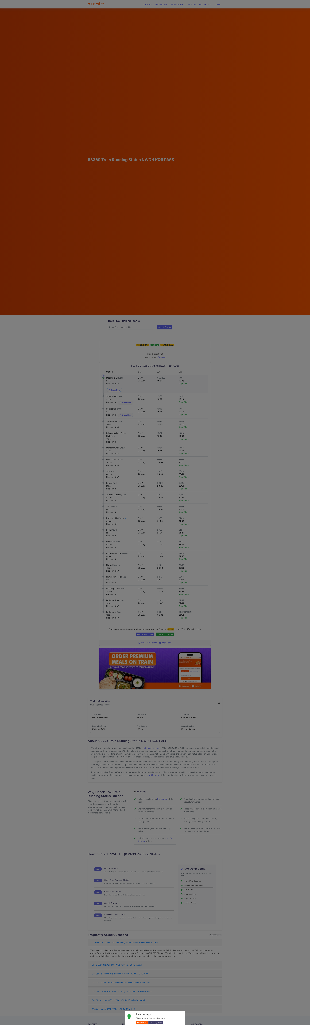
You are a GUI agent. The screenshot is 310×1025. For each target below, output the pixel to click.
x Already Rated (156, 1022)
